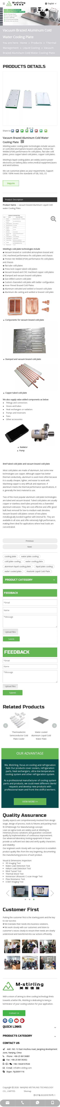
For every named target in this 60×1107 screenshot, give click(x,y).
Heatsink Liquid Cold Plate (38, 571)
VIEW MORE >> (30, 801)
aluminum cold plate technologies (41, 497)
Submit (11, 639)
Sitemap (27, 1091)
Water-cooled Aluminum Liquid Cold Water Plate (41, 735)
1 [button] (25, 899)
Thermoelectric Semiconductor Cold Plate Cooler (19, 735)
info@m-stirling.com (23, 1067)
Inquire (11, 183)
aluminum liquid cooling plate (18, 566)
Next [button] (52, 893)
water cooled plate (13, 571)
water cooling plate (34, 561)
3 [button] (34, 899)
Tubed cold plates (39, 500)
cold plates (13, 470)
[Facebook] (5, 1020)
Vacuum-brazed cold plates (15, 513)
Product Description (14, 199)
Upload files (10, 632)
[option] (17, 891)
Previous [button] (7, 893)
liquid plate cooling (44, 566)
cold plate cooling (13, 561)
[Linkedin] (11, 1020)
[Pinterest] (22, 1020)
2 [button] (30, 899)
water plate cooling (30, 556)
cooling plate (10, 556)
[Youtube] (16, 1020)
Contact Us (14, 1013)
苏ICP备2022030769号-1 (44, 1095)
